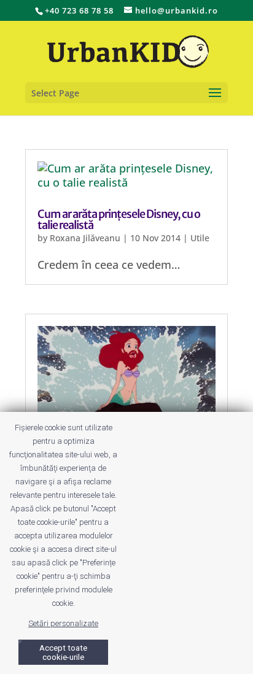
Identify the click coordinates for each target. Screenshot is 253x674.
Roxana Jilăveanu (85, 238)
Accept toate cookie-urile (63, 652)
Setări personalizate (63, 623)
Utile (199, 238)
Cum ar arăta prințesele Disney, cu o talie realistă (118, 219)
